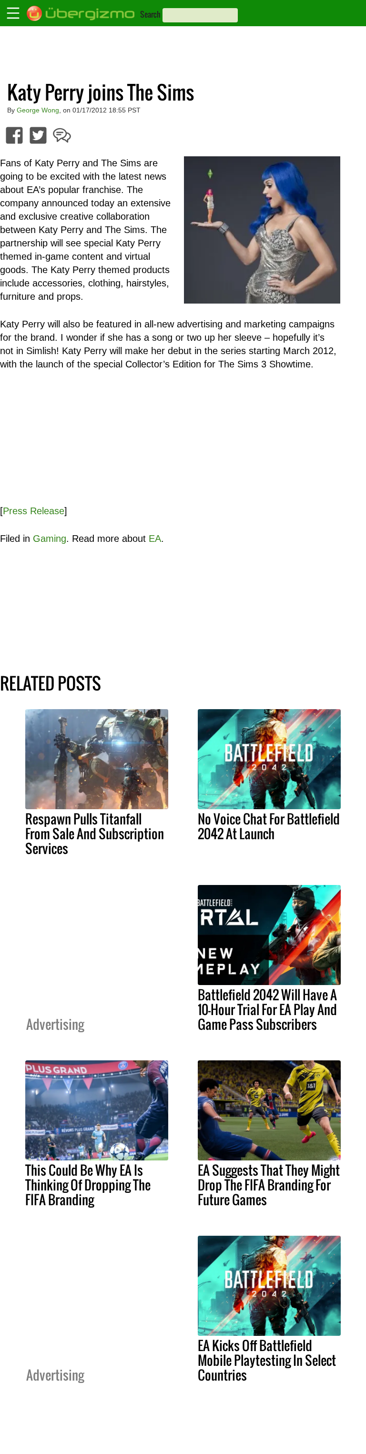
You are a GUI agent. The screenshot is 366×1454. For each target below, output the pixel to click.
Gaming (49, 538)
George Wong (38, 110)
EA (155, 538)
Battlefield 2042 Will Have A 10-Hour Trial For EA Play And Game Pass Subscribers (267, 1009)
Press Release (33, 511)
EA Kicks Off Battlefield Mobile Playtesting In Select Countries (267, 1360)
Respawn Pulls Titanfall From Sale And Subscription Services (94, 833)
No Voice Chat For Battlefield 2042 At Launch (269, 826)
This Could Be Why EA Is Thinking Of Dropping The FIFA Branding (88, 1184)
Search (150, 14)
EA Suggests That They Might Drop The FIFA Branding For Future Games (269, 1184)
